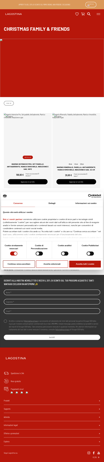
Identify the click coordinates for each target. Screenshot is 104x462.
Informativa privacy (31, 321)
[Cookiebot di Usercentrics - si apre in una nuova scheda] (90, 196)
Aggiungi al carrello (28, 182)
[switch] (39, 253)
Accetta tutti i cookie (85, 264)
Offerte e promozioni (11, 433)
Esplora (6, 441)
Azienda (7, 417)
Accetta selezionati (52, 264)
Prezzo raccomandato (32, 174)
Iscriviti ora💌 (91, 4)
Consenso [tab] (18, 203)
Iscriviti (52, 337)
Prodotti (7, 400)
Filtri (95, 457)
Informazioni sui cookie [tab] (85, 203)
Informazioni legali (11, 425)
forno (8, 103)
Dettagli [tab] (52, 203)
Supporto (7, 408)
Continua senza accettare (19, 264)
